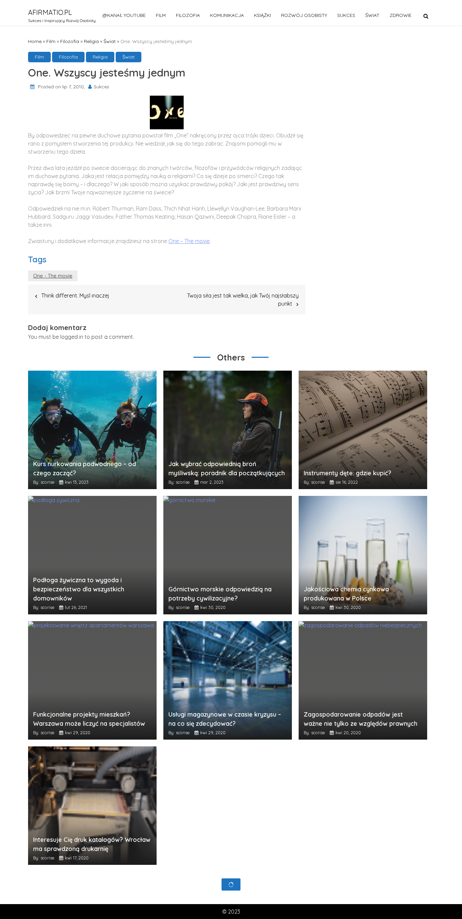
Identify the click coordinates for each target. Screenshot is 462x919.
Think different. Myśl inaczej (75, 295)
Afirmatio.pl (50, 12)
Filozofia (188, 15)
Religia (91, 41)
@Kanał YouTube (124, 15)
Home (35, 41)
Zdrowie (401, 15)
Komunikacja (227, 15)
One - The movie (52, 275)
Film (161, 15)
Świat (372, 15)
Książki (262, 15)
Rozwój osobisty (304, 15)
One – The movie (189, 241)
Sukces (346, 15)
